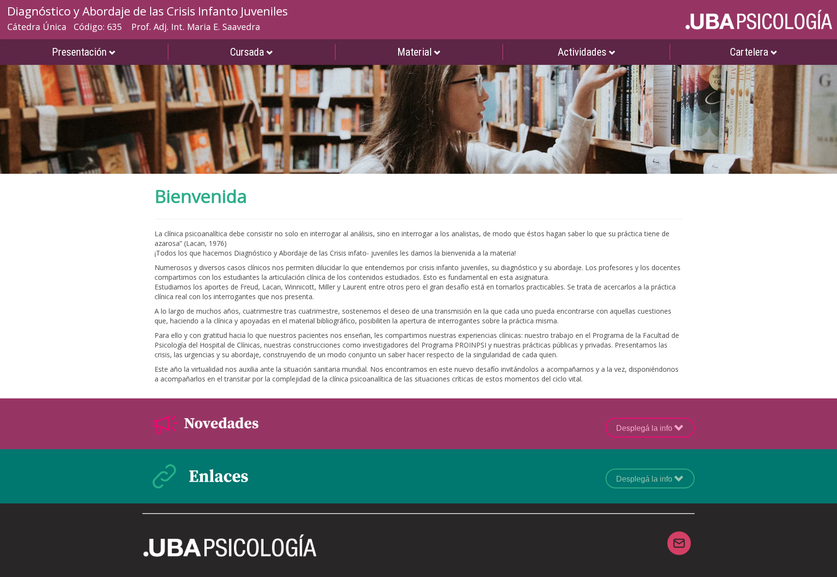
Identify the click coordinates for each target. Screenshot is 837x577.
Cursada (248, 52)
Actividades (583, 52)
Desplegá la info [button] (645, 428)
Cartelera (750, 52)
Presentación (80, 52)
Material (415, 52)
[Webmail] (679, 537)
